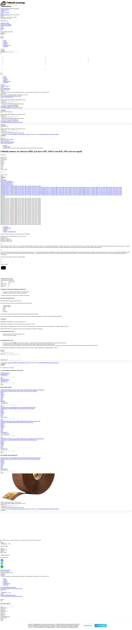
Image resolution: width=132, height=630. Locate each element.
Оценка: (2, 351)
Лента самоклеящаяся (8, 60)
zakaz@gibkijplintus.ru (6, 14)
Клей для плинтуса (7, 65)
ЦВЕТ (45, 55)
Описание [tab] (5, 226)
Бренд (2, 67)
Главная (5, 145)
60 (89, 57)
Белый (47, 57)
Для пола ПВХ (6, 146)
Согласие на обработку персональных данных (67, 627)
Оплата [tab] (5, 230)
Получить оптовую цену (6, 181)
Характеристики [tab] (7, 228)
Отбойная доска (49, 69)
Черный (48, 62)
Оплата (5, 41)
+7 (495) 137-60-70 (5, 12)
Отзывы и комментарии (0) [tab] (9, 231)
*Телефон (3, 102)
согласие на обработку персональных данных (9, 106)
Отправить (3, 110)
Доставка (5, 42)
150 (90, 61)
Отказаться (88, 625)
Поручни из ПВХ (49, 70)
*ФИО (2, 101)
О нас (4, 40)
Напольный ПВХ (6, 58)
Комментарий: (4, 359)
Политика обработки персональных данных (44, 627)
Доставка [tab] (5, 229)
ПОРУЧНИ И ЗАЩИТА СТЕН (51, 67)
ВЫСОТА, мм (90, 55)
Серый (47, 61)
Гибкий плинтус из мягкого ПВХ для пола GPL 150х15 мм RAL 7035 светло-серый (21, 540)
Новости (5, 44)
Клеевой (5, 62)
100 (90, 60)
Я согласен (100, 625)
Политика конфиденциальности (8, 587)
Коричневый (49, 60)
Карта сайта (3, 589)
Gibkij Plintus (6, 69)
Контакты (5, 46)
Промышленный (7, 63)
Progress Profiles (7, 70)
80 (89, 58)
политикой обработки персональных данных (11, 107)
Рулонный (5, 61)
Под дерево (49, 63)
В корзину (3, 177)
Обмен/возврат (6, 45)
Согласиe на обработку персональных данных (11, 588)
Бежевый (48, 58)
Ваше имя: (3, 354)
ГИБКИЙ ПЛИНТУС (6, 55)
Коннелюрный (6, 57)
